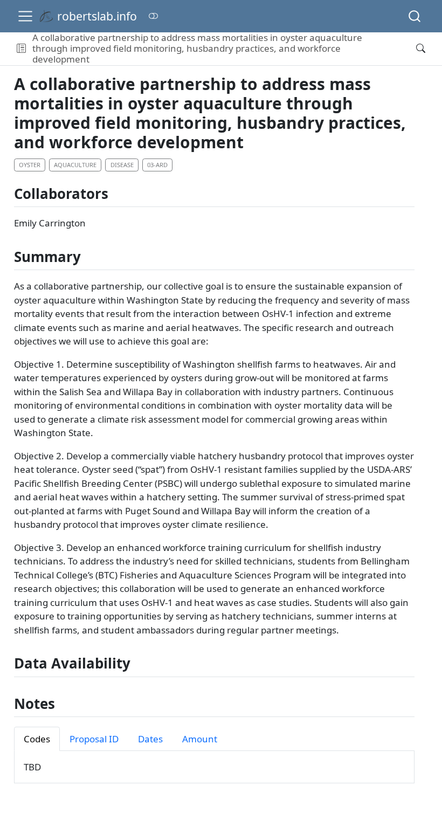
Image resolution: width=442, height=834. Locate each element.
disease (122, 165)
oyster (29, 165)
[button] (21, 48)
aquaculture (75, 165)
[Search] (414, 16)
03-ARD (157, 165)
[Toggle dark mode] (153, 16)
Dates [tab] (150, 739)
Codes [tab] (37, 739)
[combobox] (415, 16)
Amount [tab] (199, 739)
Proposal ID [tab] (94, 739)
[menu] (25, 16)
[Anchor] (117, 193)
